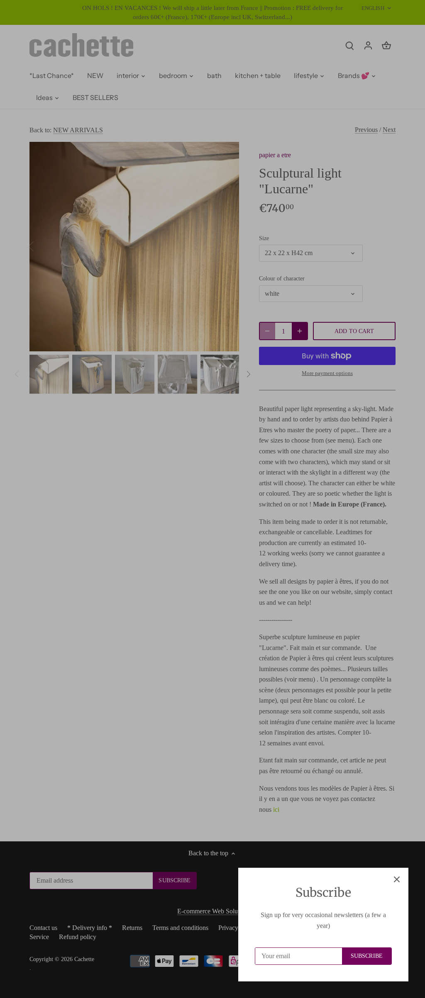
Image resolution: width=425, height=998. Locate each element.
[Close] (397, 879)
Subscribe (367, 956)
